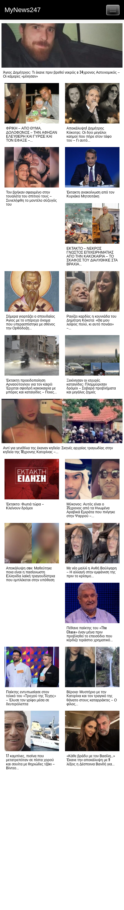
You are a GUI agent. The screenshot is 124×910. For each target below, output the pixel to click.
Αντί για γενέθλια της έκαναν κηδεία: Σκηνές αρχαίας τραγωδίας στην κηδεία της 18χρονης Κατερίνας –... (58, 449)
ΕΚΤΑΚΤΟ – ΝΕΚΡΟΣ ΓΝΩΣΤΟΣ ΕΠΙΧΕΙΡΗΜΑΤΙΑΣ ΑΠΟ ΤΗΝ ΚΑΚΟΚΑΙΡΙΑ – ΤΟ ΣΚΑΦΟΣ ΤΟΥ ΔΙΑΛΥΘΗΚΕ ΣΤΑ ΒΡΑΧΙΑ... (92, 256)
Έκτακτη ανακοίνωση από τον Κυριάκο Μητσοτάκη (90, 193)
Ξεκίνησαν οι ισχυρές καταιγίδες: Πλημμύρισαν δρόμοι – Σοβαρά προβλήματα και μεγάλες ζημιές (91, 386)
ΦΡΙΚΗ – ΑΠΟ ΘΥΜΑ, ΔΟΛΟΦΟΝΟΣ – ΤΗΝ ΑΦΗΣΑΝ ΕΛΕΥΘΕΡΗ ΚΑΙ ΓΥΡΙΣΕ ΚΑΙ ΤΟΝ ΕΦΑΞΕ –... (31, 134)
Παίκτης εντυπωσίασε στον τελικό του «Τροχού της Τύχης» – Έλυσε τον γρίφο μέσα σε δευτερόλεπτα (31, 697)
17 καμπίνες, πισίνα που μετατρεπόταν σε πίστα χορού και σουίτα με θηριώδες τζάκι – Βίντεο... (30, 761)
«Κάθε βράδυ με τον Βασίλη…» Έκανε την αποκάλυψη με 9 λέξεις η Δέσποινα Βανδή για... (91, 759)
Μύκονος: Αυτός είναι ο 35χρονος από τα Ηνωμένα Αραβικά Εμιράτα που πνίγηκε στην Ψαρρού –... (91, 509)
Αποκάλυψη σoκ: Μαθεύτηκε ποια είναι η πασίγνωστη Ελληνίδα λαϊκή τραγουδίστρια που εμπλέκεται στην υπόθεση (30, 573)
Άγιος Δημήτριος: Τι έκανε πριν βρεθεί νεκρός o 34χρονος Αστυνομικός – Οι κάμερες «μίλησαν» (61, 74)
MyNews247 (23, 10)
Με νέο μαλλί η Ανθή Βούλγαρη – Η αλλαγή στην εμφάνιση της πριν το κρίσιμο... (92, 571)
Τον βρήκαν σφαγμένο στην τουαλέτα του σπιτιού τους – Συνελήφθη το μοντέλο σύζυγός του (31, 198)
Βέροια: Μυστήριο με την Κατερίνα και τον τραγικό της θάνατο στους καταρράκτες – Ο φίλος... (92, 697)
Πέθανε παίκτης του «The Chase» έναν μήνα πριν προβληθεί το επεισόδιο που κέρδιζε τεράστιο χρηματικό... (90, 633)
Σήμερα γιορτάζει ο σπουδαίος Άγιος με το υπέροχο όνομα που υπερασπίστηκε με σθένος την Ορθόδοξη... (30, 322)
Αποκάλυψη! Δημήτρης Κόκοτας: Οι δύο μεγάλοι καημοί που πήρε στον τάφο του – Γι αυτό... (89, 134)
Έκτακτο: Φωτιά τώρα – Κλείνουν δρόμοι (25, 505)
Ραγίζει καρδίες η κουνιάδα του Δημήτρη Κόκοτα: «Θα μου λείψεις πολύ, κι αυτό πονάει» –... (91, 322)
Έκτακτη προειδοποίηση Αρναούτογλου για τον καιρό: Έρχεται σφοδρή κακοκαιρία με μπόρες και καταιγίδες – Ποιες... (31, 386)
